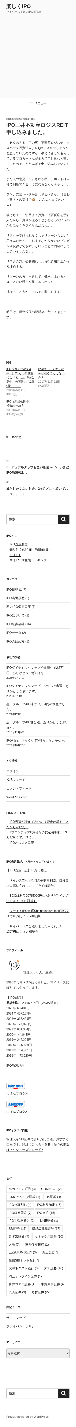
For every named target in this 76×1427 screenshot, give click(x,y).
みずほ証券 (19, 1236)
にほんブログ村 (17, 1093)
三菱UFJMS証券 (23, 1252)
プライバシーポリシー (22, 1326)
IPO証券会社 (15, 624)
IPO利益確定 (49, 1204)
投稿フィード (15, 780)
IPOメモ (15, 555)
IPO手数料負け (22, 1220)
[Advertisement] (38, 54)
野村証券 (40, 1292)
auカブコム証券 (22, 1189)
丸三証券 (51, 1252)
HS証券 (53, 1197)
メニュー (40, 103)
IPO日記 (16, 437)
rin (33, 119)
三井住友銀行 (37, 1244)
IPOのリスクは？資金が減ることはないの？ (51, 373)
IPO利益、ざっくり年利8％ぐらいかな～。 (36, 740)
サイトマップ (15, 1317)
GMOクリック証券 (24, 1197)
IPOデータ (13, 632)
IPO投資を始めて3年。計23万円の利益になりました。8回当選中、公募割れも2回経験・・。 (20, 377)
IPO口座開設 (20, 1213)
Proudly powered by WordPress (27, 1416)
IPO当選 (46, 1213)
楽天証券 (17, 1292)
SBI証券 (17, 1228)
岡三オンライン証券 (25, 1276)
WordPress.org (16, 797)
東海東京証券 (53, 1284)
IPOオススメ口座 (22, 842)
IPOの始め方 (15, 641)
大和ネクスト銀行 (24, 1268)
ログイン (12, 771)
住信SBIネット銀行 (25, 1260)
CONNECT (51, 1189)
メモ (14, 1244)
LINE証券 (49, 1220)
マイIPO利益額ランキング (28, 560)
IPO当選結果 (15, 1065)
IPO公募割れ (20, 1204)
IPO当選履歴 (19, 544)
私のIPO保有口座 (18, 606)
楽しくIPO (18, 6)
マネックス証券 (49, 1236)
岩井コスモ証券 (22, 1284)
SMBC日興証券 (46, 1228)
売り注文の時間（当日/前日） (31, 549)
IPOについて (15, 615)
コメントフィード (19, 788)
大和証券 (53, 1268)
